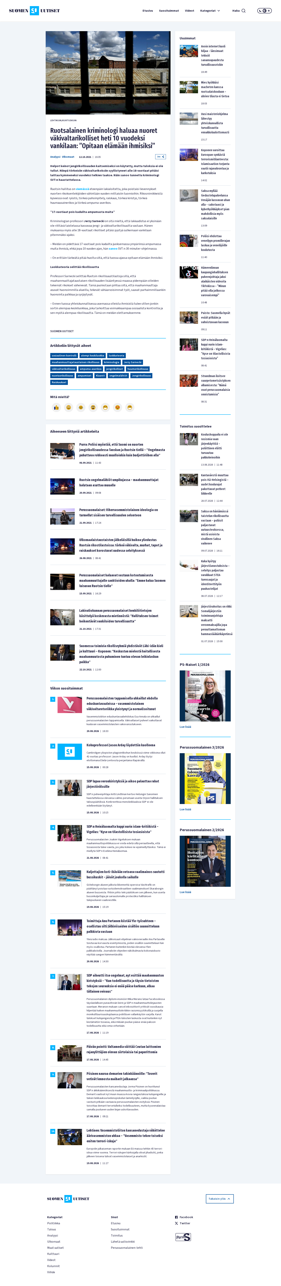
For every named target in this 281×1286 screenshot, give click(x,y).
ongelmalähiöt (118, 376)
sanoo (113, 249)
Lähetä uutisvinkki (123, 1242)
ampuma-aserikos (91, 369)
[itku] (80, 407)
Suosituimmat (169, 11)
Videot (189, 11)
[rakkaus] (117, 407)
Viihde (51, 1272)
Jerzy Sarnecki (132, 362)
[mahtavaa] (105, 407)
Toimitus (117, 1235)
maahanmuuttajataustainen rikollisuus (75, 362)
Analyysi (55, 157)
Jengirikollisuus (141, 376)
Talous (51, 1229)
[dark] (260, 11)
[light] (269, 11)
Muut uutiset (55, 1248)
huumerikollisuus (138, 369)
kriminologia (111, 362)
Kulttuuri (53, 1254)
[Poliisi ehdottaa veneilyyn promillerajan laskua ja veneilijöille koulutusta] (189, 246)
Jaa (158, 156)
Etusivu (148, 11)
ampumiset (84, 376)
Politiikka (53, 1223)
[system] (264, 11)
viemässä (82, 189)
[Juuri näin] (56, 407)
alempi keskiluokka (92, 356)
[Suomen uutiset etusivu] (31, 10)
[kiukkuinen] (93, 407)
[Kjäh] (129, 407)
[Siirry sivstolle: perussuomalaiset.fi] (204, 1237)
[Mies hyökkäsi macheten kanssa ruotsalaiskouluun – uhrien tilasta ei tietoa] (189, 92)
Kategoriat (208, 11)
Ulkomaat (68, 157)
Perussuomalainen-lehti (127, 1248)
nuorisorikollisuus (62, 376)
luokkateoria (116, 356)
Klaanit (100, 376)
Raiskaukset (59, 382)
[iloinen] (68, 407)
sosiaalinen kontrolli (64, 356)
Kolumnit (53, 1266)
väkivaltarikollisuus (63, 369)
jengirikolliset (114, 369)
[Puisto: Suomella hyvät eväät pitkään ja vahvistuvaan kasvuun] (189, 321)
